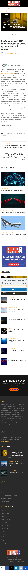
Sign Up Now (14, 289)
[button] (14, 280)
